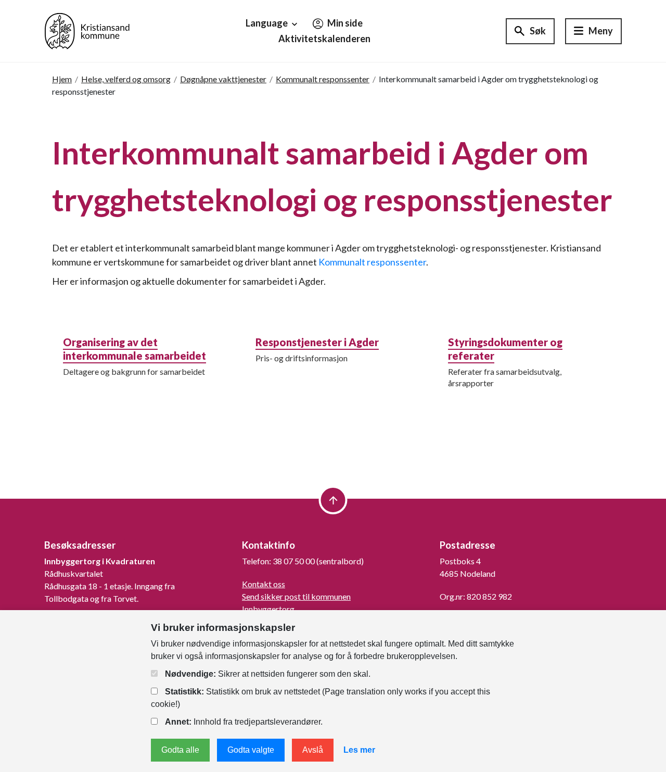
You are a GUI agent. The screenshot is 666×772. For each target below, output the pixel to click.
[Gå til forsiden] (87, 30)
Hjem (62, 79)
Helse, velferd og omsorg (126, 79)
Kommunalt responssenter (322, 79)
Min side (344, 23)
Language (267, 23)
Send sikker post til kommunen (296, 596)
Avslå (312, 749)
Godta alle (180, 749)
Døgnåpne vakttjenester (223, 79)
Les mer (359, 749)
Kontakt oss (263, 584)
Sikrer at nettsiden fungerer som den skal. (267, 673)
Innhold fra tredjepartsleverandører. (244, 721)
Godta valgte (250, 749)
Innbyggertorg (268, 609)
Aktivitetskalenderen (324, 38)
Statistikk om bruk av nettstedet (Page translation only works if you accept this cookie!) (320, 697)
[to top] (333, 500)
